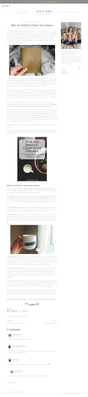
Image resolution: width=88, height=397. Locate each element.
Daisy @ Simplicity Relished (19, 346)
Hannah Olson (18, 371)
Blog (21, 11)
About (15, 11)
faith (19, 316)
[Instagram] (2, 6)
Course (26, 11)
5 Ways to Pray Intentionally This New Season (16, 322)
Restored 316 (84, 393)
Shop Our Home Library (63, 12)
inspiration (27, 316)
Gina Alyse (15, 359)
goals (22, 316)
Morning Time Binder (21, 13)
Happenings (31, 27)
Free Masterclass (75, 12)
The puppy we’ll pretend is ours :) (50, 322)
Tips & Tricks (37, 27)
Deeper (25, 27)
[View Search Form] (86, 6)
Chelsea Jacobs (16, 334)
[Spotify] (12, 6)
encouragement (14, 316)
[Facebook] (5, 6)
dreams (8, 316)
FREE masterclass (53, 1)
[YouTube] (7, 6)
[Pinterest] (9, 6)
